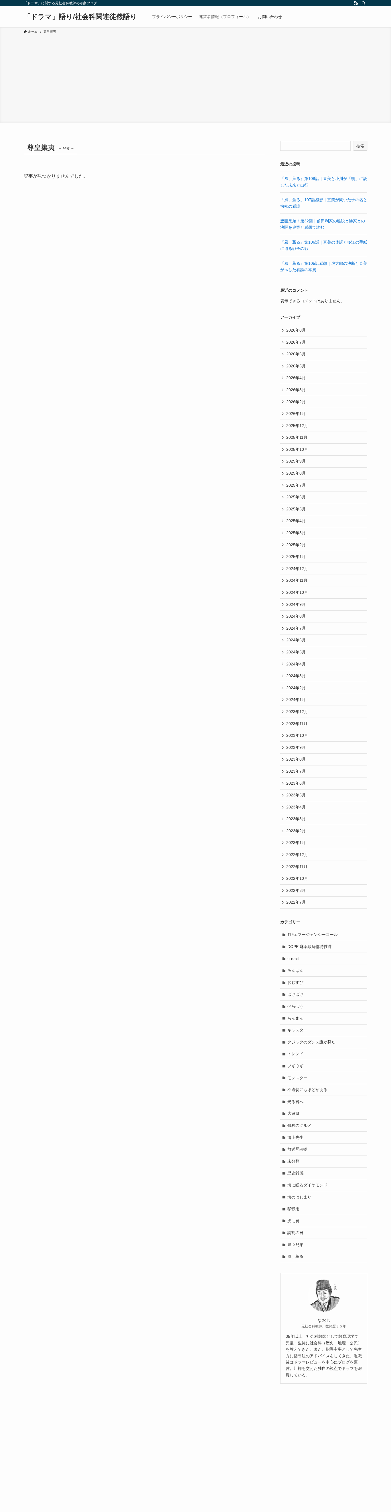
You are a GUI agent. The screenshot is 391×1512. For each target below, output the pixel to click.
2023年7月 (296, 771)
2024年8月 (296, 616)
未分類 (293, 1161)
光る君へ (295, 1101)
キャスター (297, 1030)
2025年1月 (296, 556)
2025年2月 (296, 544)
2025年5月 (296, 509)
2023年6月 (296, 783)
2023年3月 (296, 818)
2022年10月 (297, 878)
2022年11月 (296, 866)
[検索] (363, 3)
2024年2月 (296, 688)
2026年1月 (296, 413)
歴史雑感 (295, 1173)
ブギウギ (295, 1066)
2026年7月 (296, 342)
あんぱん (295, 970)
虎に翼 (293, 1221)
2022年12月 (297, 854)
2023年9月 (296, 747)
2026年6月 (296, 354)
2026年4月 (296, 377)
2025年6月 (296, 497)
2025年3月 (296, 532)
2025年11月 (296, 437)
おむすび (295, 982)
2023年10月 (297, 735)
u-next (293, 958)
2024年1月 (296, 699)
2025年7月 (296, 485)
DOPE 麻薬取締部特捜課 (309, 946)
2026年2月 (296, 401)
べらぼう (295, 1006)
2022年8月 (296, 890)
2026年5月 (296, 366)
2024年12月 (297, 568)
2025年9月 (296, 461)
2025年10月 (297, 449)
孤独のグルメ (299, 1125)
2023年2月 (296, 831)
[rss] (356, 3)
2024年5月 (296, 652)
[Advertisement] (195, 77)
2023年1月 (296, 842)
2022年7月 (296, 902)
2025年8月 (296, 473)
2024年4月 (296, 664)
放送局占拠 (297, 1149)
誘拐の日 (295, 1232)
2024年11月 (296, 580)
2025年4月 (296, 520)
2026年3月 (296, 389)
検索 (360, 146)
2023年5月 (296, 795)
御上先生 (295, 1137)
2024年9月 (296, 604)
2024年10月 (297, 592)
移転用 (293, 1209)
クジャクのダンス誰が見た (311, 1042)
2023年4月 (296, 807)
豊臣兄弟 (295, 1244)
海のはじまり (299, 1197)
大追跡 (293, 1113)
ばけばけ (295, 994)
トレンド (295, 1053)
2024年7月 (296, 628)
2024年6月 (296, 640)
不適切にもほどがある (307, 1089)
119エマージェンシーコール (312, 934)
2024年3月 (296, 675)
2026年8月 (296, 330)
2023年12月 (297, 711)
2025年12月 (297, 425)
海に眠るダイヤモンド (307, 1185)
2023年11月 (296, 723)
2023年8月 (296, 759)
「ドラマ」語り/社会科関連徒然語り (80, 16)
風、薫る (295, 1256)
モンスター (297, 1078)
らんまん (295, 1018)
